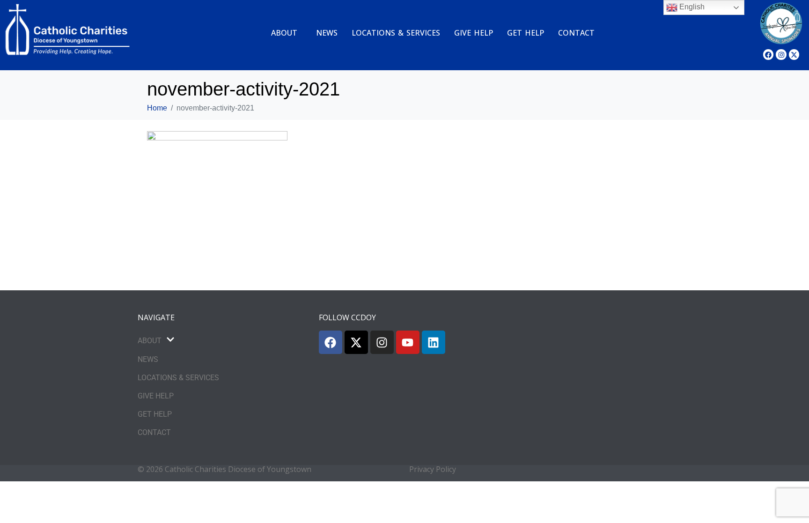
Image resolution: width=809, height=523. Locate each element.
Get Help (525, 33)
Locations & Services (396, 33)
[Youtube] (407, 342)
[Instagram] (781, 54)
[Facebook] (768, 54)
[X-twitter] (794, 54)
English (691, 7)
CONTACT (576, 33)
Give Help (473, 33)
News (327, 33)
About (284, 33)
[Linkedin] (433, 342)
